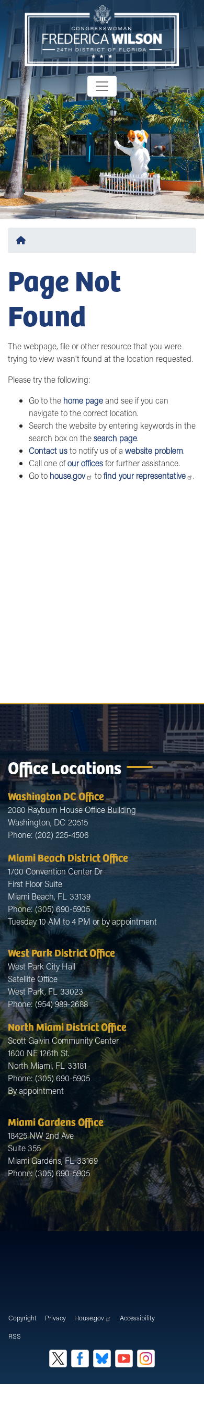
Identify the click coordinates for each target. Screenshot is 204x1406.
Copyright (22, 1318)
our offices (85, 462)
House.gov (89, 1318)
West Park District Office (61, 952)
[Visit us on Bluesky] (102, 1358)
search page (115, 437)
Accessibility (137, 1318)
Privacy (55, 1318)
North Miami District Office (67, 1026)
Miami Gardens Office (56, 1121)
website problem (154, 450)
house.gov (67, 475)
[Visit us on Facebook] (80, 1358)
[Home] (23, 239)
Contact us (48, 450)
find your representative (145, 475)
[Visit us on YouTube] (124, 1358)
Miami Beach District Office (68, 857)
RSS (14, 1336)
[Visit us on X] (58, 1358)
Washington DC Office (56, 795)
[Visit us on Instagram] (146, 1358)
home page (83, 400)
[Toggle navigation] (102, 86)
